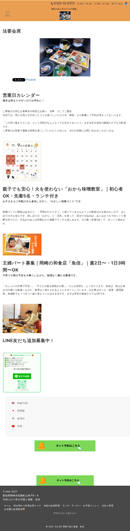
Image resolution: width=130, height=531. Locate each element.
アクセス (118, 3)
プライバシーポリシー (64, 513)
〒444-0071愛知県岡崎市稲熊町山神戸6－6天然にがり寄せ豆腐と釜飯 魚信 (21, 495)
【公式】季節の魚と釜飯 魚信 (69, 526)
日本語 (21, 410)
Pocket (31, 79)
